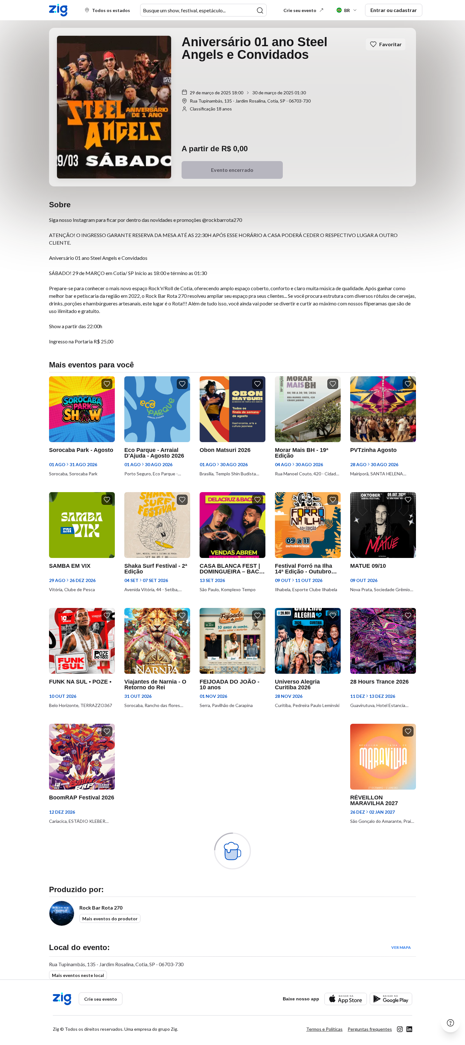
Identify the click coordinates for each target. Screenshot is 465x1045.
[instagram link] (400, 1029)
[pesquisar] (260, 10)
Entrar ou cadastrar (393, 10)
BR (347, 10)
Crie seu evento (299, 10)
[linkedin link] (409, 1029)
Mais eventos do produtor (110, 918)
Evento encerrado (232, 170)
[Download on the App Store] (345, 999)
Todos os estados (111, 10)
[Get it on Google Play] (390, 999)
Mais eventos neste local (78, 975)
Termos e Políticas (324, 1029)
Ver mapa (401, 947)
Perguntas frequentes (370, 1029)
